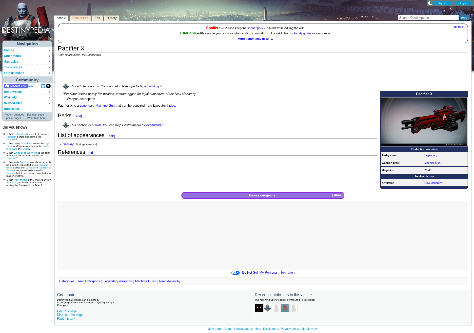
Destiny (10, 173)
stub (96, 86)
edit (78, 116)
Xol (13, 155)
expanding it (153, 86)
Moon (25, 148)
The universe (13, 67)
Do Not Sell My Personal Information (268, 272)
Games (9, 50)
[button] (337, 195)
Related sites (13, 103)
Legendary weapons (117, 281)
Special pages (12, 118)
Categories (67, 281)
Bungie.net (11, 109)
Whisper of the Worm (26, 152)
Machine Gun (432, 162)
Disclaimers (271, 329)
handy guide (302, 33)
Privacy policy (290, 329)
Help (258, 329)
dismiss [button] (459, 27)
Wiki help (10, 97)
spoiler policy (256, 28)
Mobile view (309, 329)
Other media (12, 56)
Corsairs (11, 139)
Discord (15, 85)
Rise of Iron (20, 179)
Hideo (171, 105)
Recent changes (14, 114)
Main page (214, 329)
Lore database (14, 73)
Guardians (27, 143)
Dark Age (30, 167)
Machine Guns (145, 281)
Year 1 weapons (88, 281)
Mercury (24, 162)
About (228, 329)
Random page (35, 114)
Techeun (11, 136)
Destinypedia (13, 92)
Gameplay (11, 61)
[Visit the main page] (27, 22)
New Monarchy (433, 182)
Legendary (430, 155)
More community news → (255, 39)
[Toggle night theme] (430, 2)
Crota (9, 146)
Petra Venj (20, 134)
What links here (36, 118)
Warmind (11, 158)
